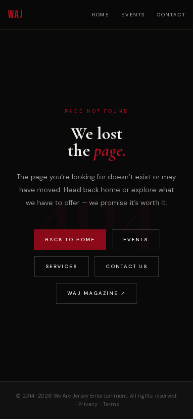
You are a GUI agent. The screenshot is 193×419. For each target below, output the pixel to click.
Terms (111, 404)
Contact (171, 14)
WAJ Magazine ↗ (96, 293)
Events (133, 14)
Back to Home (70, 239)
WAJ (15, 14)
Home (100, 14)
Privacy (87, 404)
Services (61, 266)
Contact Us (126, 266)
